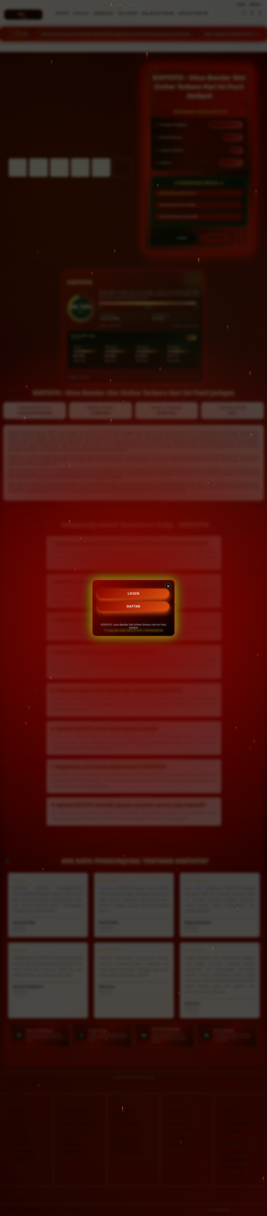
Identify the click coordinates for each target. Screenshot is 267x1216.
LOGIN (134, 593)
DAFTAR (134, 606)
